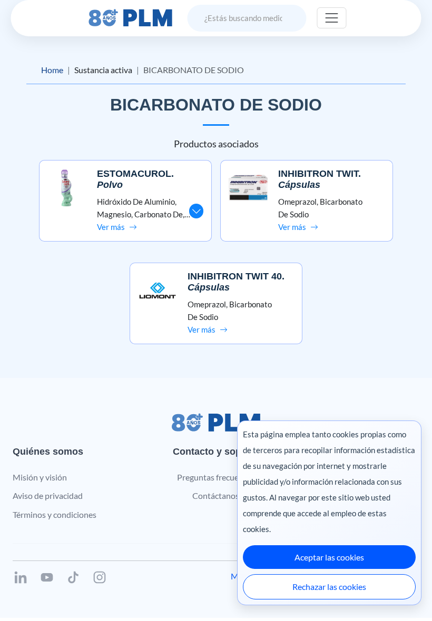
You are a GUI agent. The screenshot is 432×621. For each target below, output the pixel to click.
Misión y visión (40, 477)
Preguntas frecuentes (215, 477)
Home (52, 70)
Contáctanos (215, 495)
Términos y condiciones (54, 514)
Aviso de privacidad (48, 495)
